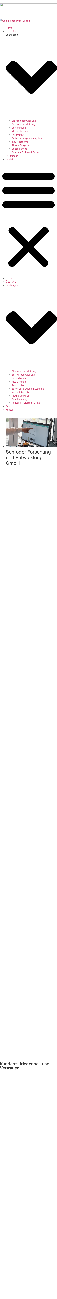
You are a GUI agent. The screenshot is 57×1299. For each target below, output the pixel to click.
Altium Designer (20, 145)
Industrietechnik (20, 141)
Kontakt (10, 159)
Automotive (18, 134)
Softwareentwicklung (23, 124)
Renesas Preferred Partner (26, 152)
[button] (28, 218)
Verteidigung (19, 127)
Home (9, 27)
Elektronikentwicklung (24, 120)
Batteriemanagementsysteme (28, 138)
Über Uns (11, 31)
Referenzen (12, 155)
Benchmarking (19, 148)
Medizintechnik (20, 131)
